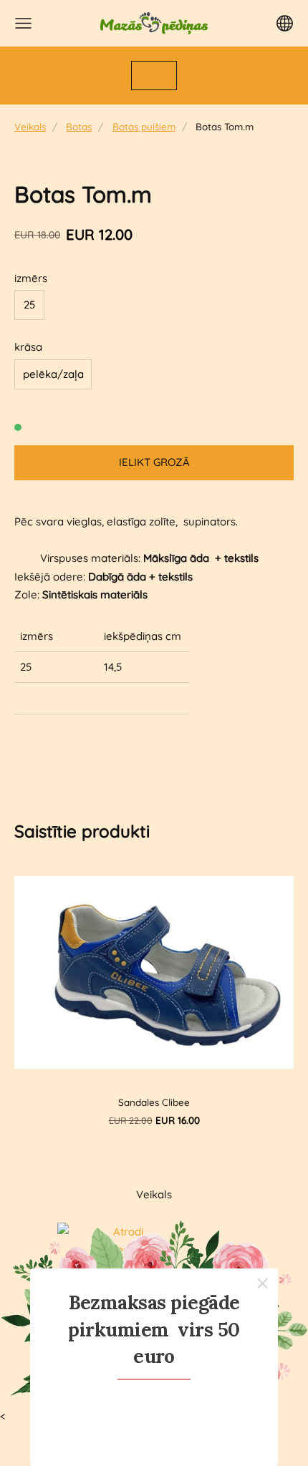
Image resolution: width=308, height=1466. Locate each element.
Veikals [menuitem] (154, 1194)
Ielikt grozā (154, 462)
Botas (79, 126)
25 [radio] (29, 304)
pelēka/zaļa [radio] (53, 374)
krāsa (28, 347)
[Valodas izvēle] (284, 23)
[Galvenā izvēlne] (23, 23)
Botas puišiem (143, 126)
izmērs (30, 278)
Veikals (30, 126)
